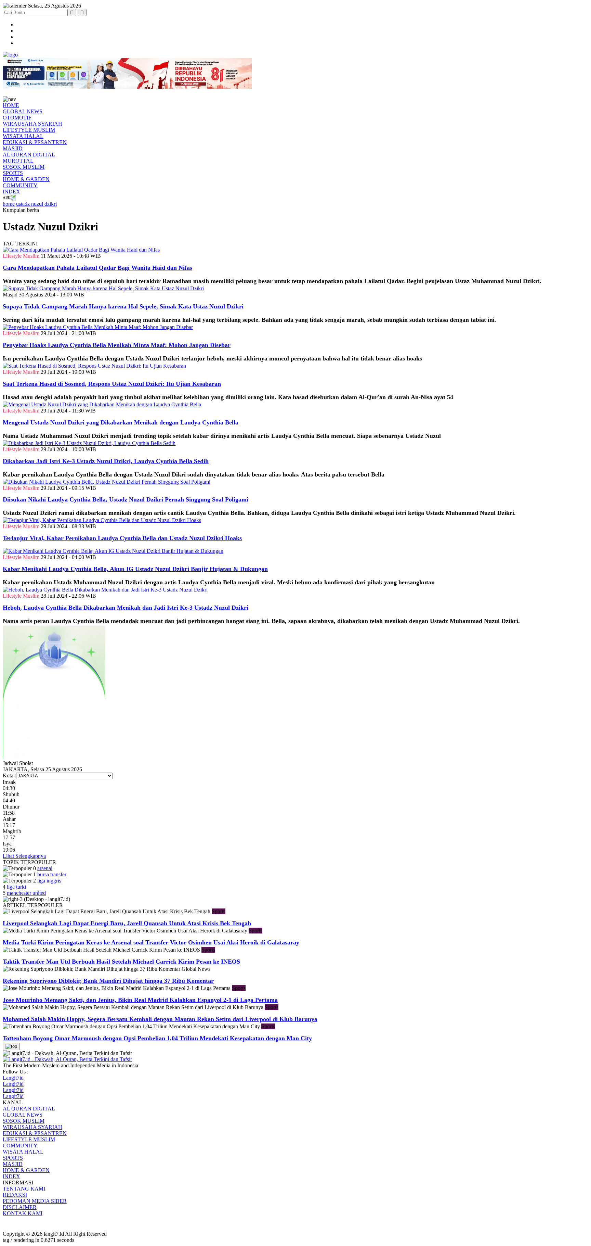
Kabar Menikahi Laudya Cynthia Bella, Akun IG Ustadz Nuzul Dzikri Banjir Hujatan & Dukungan (135, 568)
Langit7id (13, 1078)
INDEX (11, 191)
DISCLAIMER (20, 1207)
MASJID (13, 148)
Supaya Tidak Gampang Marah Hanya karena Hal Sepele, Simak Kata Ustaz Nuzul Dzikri (123, 306)
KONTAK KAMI (22, 1213)
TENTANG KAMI (24, 1189)
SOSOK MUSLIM (23, 167)
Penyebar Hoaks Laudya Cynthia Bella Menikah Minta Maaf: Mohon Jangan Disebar (117, 345)
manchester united (26, 893)
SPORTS (13, 173)
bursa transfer (51, 874)
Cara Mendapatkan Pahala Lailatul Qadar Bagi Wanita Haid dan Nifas (97, 267)
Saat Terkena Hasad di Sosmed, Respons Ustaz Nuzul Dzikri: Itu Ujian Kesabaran (112, 383)
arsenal (44, 868)
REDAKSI (15, 1195)
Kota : (9, 775)
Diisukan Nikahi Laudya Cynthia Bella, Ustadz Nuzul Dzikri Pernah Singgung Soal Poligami (125, 499)
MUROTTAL (18, 161)
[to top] (11, 1046)
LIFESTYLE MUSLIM (29, 130)
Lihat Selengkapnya (24, 856)
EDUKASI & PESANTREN (35, 142)
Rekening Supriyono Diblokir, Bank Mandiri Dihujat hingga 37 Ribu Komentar (108, 980)
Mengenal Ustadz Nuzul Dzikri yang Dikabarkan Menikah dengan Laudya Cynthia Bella (120, 422)
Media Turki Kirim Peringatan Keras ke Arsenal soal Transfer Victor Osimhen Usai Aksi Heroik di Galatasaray (151, 942)
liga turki (16, 887)
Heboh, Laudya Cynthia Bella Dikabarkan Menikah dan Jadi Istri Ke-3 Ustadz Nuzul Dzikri (125, 607)
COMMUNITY (20, 185)
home (9, 204)
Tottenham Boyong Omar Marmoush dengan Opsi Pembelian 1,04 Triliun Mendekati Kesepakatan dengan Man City (157, 1038)
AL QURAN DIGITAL (29, 154)
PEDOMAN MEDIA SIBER (35, 1201)
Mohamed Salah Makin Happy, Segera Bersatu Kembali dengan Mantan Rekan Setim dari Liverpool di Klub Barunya (160, 1019)
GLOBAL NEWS (22, 111)
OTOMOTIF (17, 117)
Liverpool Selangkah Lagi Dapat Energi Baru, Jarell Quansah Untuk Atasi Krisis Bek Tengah (127, 923)
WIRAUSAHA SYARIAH (32, 124)
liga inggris (49, 880)
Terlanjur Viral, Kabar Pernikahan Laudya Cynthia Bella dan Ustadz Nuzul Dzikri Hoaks (122, 538)
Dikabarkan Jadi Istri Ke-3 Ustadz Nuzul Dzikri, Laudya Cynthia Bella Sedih (106, 461)
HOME (11, 105)
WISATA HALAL (23, 136)
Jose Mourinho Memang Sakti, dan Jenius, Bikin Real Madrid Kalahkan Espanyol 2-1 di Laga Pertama (140, 999)
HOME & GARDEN (26, 179)
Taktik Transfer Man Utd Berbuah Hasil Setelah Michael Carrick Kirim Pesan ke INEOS (121, 961)
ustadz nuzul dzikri (36, 204)
